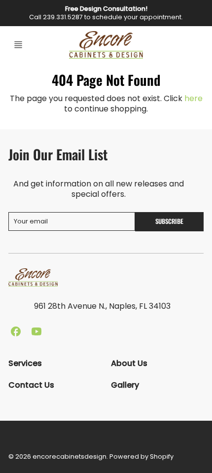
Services (25, 363)
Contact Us (31, 385)
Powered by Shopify (141, 456)
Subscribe (169, 221)
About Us (129, 363)
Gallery (125, 385)
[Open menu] (18, 45)
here (193, 98)
